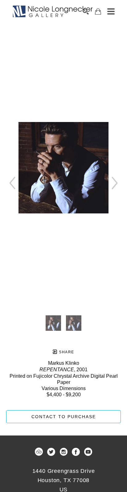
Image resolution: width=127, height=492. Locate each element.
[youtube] (88, 452)
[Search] (86, 11)
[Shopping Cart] (98, 11)
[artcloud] (39, 452)
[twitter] (51, 452)
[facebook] (76, 452)
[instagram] (63, 452)
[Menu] (111, 11)
